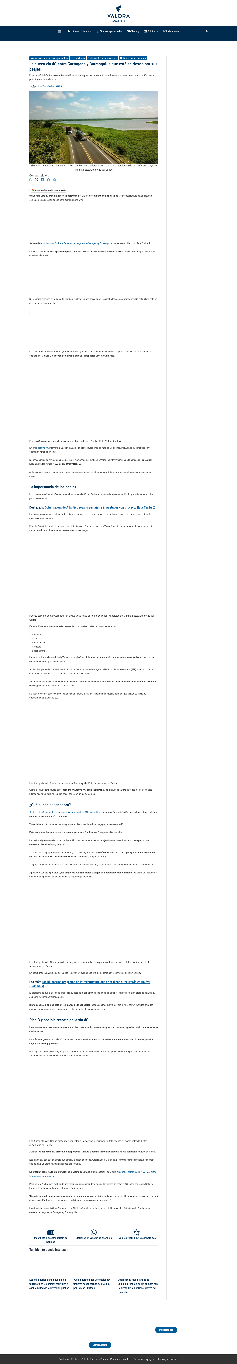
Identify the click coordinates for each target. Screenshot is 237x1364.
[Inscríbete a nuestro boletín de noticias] (50, 1232)
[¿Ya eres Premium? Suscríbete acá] (136, 1232)
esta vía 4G (43, 448)
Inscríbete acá (166, 1330)
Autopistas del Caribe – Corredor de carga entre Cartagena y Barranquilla (76, 243)
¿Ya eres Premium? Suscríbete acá (137, 1237)
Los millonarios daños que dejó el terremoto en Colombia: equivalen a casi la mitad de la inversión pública (49, 1284)
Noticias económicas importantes (49, 58)
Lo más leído (78, 58)
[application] (90, 31)
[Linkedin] (44, 1332)
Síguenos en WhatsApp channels (94, 1237)
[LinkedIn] (42, 179)
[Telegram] (54, 179)
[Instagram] (49, 1332)
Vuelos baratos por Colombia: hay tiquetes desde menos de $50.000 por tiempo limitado (92, 1284)
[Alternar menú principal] (59, 31)
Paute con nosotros (120, 1359)
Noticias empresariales (133, 58)
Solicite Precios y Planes (94, 1359)
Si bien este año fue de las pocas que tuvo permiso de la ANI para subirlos (65, 812)
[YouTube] (60, 1332)
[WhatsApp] (30, 179)
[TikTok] (55, 1332)
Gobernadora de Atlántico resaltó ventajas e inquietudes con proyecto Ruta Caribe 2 (100, 507)
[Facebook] (48, 179)
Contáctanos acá (100, 1345)
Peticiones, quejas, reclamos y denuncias (156, 1359)
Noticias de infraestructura (102, 58)
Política (75, 1359)
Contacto (64, 1359)
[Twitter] (39, 1332)
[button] (79, 31)
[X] (36, 179)
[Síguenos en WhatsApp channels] (93, 1232)
